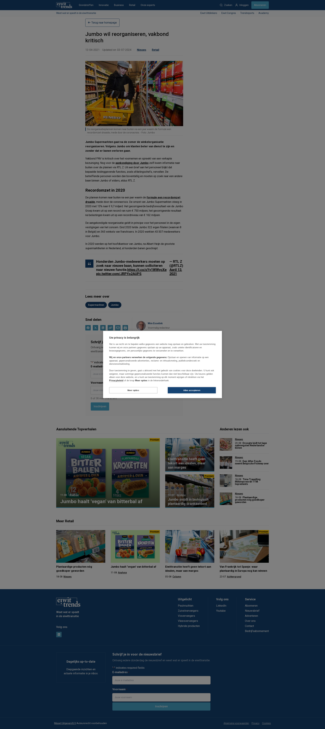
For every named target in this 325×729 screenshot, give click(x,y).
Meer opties (133, 390)
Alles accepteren (191, 390)
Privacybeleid (116, 380)
